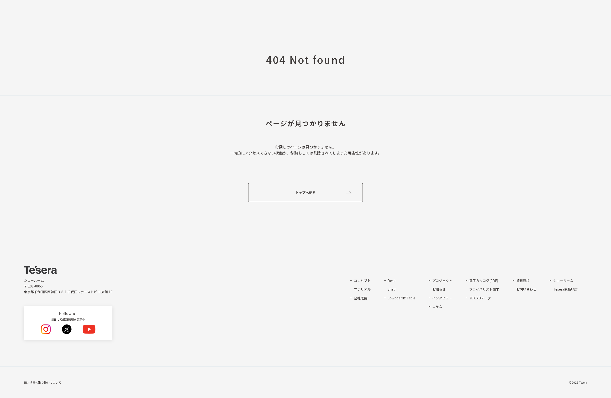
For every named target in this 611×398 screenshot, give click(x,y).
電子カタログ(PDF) (483, 280)
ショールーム (563, 280)
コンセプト (362, 280)
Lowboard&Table (401, 298)
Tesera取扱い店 (565, 289)
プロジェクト (442, 280)
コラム (437, 306)
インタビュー (442, 298)
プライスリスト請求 (484, 289)
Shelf (392, 289)
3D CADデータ (480, 298)
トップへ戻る (305, 192)
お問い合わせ (526, 289)
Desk (391, 280)
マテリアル (362, 289)
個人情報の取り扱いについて (42, 382)
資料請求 (523, 280)
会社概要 (360, 298)
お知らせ (439, 289)
